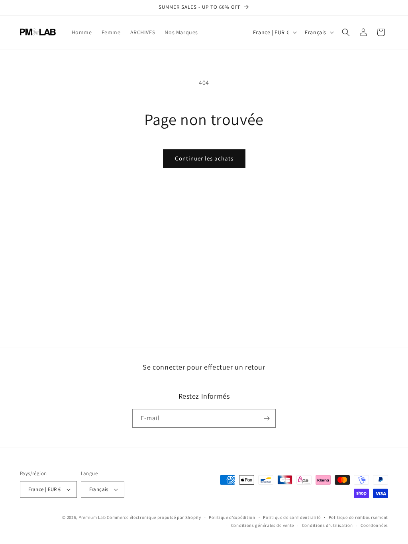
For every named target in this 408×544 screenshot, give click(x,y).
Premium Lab (92, 517)
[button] (346, 32)
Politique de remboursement (358, 517)
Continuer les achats (204, 158)
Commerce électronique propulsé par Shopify (154, 517)
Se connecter (164, 367)
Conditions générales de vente (262, 525)
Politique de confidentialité (292, 517)
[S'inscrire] (266, 418)
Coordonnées (374, 525)
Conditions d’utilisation (327, 525)
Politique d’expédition (232, 517)
